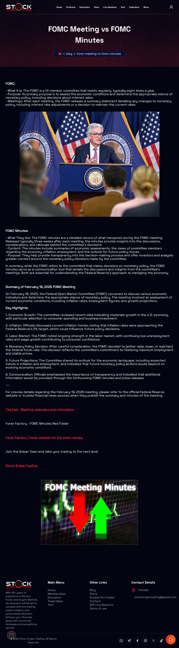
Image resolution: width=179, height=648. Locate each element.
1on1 (123, 7)
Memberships (57, 594)
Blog (93, 590)
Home (59, 7)
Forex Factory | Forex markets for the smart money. (44, 437)
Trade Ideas (55, 601)
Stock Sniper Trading (22, 465)
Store (93, 594)
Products (70, 7)
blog (69, 54)
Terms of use (98, 608)
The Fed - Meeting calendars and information (40, 409)
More (146, 7)
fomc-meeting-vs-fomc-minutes (99, 54)
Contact (95, 601)
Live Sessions (110, 7)
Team (96, 7)
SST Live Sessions (101, 605)
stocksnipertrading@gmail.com (155, 597)
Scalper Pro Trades (102, 597)
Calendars (134, 7)
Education (85, 7)
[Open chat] (171, 639)
